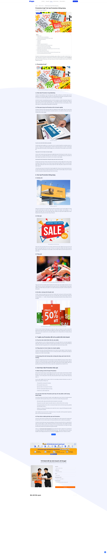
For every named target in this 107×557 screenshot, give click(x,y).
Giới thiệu (43, 1)
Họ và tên (56, 466)
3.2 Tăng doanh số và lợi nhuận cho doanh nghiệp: (44, 47)
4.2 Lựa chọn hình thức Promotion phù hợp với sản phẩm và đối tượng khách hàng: (48, 52)
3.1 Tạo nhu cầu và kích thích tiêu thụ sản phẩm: (43, 46)
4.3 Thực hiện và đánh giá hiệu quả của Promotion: (44, 53)
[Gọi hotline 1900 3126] (105, 552)
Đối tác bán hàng (55, 1)
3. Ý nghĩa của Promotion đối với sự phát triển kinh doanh (44, 45)
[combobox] (60, 479)
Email (56, 473)
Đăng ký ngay (75, 1)
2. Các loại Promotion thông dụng (41, 39)
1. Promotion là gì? (38, 35)
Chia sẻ (54, 434)
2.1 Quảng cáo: (39, 40)
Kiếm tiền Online (41, 5)
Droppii (36, 5)
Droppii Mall (47, 1)
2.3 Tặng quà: (39, 42)
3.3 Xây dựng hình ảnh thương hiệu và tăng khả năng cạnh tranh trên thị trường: (48, 48)
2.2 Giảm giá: (39, 41)
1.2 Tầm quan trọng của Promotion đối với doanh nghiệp (45, 38)
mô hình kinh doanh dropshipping (45, 428)
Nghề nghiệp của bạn (58, 477)
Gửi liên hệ (65, 487)
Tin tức (51, 1)
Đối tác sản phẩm (62, 1)
